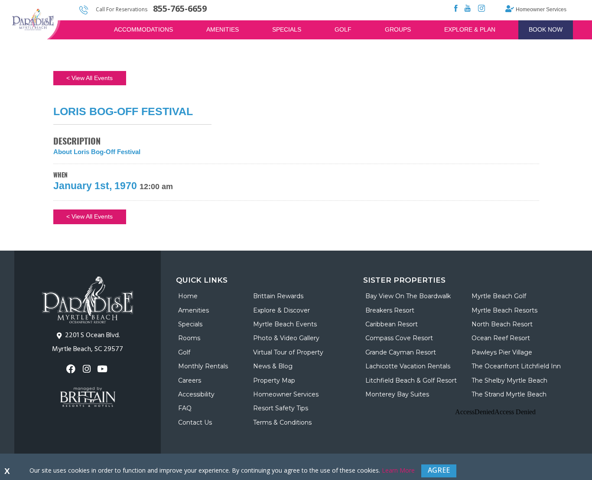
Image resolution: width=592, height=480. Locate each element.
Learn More (398, 470)
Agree (439, 470)
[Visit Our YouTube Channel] (103, 369)
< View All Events (89, 77)
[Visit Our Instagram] (87, 369)
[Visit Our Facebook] (71, 369)
